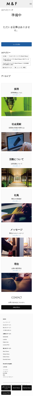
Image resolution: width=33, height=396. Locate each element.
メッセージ (5, 371)
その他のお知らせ (7, 330)
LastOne (5, 339)
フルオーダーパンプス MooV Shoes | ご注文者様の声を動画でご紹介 (16, 64)
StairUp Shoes (27, 387)
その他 (4, 56)
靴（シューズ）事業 (20, 67)
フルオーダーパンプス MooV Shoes (18, 56)
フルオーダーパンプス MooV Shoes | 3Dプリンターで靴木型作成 (16, 59)
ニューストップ (6, 322)
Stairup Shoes (6, 354)
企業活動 (5, 366)
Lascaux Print (6, 393)
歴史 (4, 375)
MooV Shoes (16, 387)
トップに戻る (16, 44)
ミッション (5, 369)
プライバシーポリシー (8, 376)
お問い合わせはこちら (6, 387)
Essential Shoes (6, 359)
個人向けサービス (7, 67)
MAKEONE (5, 336)
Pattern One (5, 342)
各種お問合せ (16, 307)
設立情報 (5, 373)
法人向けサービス (7, 324)
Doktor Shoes (6, 356)
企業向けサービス (7, 333)
